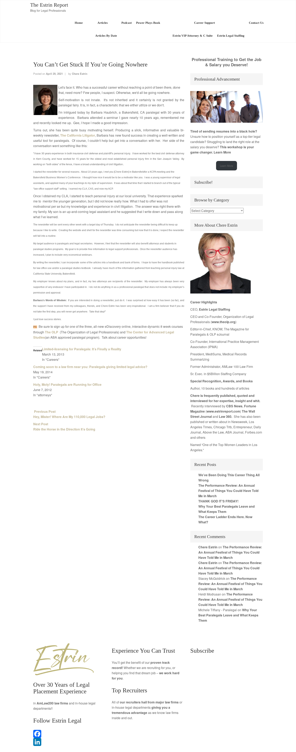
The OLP (52, 332)
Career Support (204, 22)
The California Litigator (77, 135)
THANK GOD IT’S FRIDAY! (218, 501)
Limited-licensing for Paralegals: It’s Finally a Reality (81, 349)
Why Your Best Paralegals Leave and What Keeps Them (228, 615)
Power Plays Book (148, 22)
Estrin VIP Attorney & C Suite (193, 35)
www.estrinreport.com (223, 411)
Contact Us (256, 22)
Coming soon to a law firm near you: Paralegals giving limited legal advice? (90, 366)
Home (79, 22)
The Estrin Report (49, 5)
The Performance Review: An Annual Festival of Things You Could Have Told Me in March (228, 490)
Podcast (126, 22)
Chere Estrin (79, 74)
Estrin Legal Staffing (230, 35)
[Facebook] (69, 734)
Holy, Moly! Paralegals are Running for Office (67, 384)
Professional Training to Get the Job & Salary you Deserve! (226, 61)
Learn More (222, 152)
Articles (102, 22)
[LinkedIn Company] (69, 742)
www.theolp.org (223, 321)
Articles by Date (106, 35)
